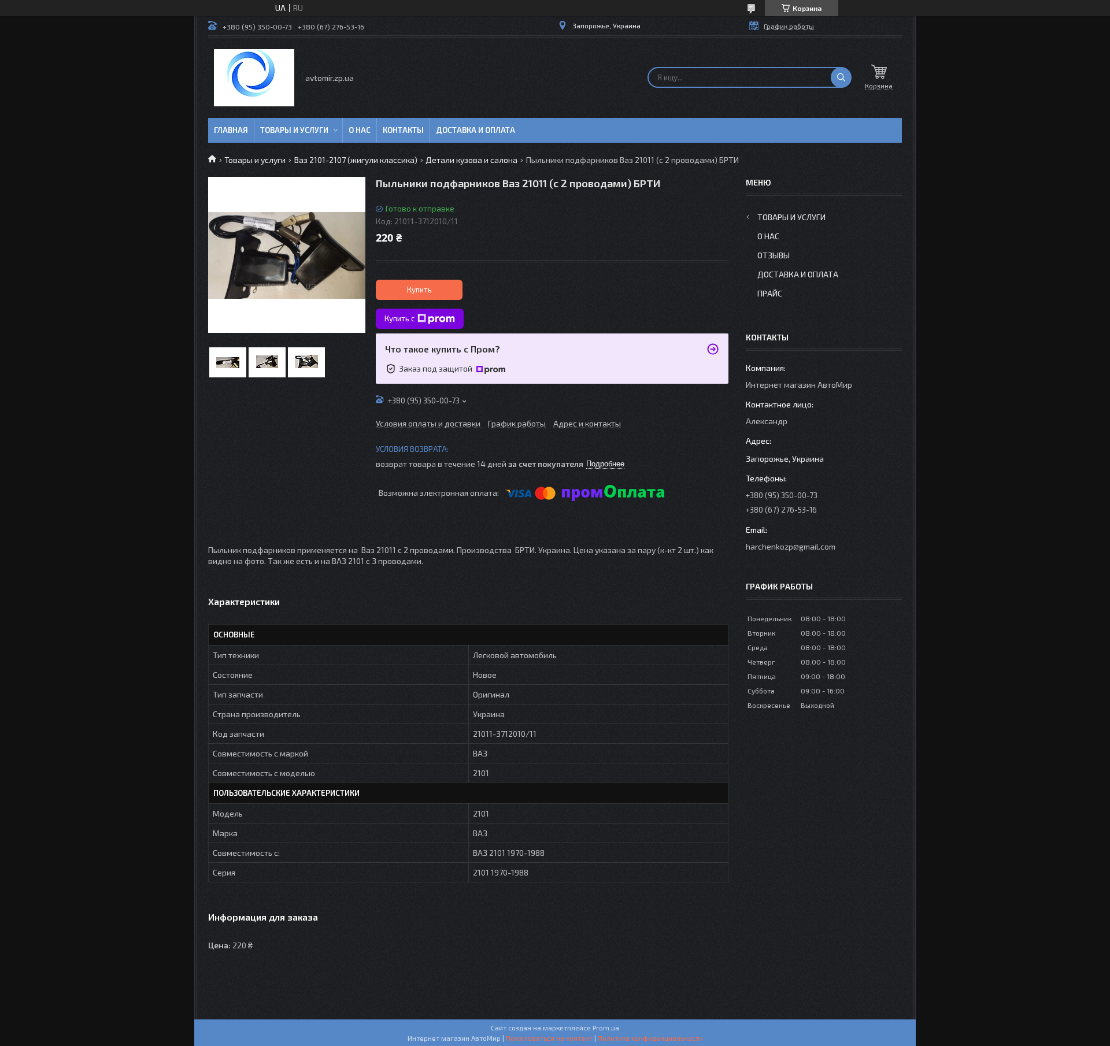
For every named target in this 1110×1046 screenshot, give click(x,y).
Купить (419, 289)
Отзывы (773, 255)
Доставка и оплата (475, 130)
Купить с (399, 318)
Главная (231, 130)
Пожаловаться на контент (549, 1038)
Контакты (403, 130)
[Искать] (841, 77)
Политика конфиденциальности (650, 1038)
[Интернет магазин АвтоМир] (254, 77)
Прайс (769, 293)
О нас (360, 130)
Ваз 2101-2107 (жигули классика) (355, 160)
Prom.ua (606, 1027)
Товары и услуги (294, 130)
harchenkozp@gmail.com (790, 546)
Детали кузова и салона (471, 160)
